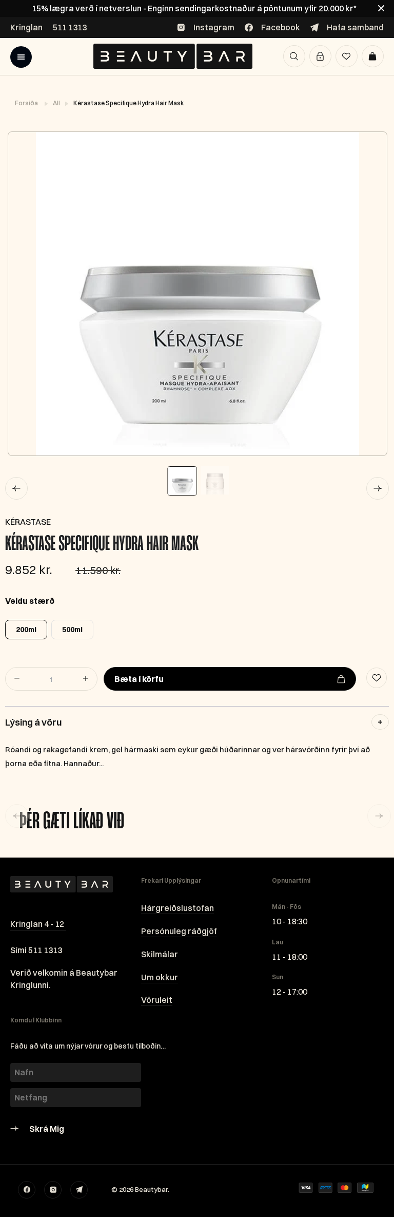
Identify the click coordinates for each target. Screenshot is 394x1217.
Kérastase (28, 522)
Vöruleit (156, 1000)
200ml (26, 629)
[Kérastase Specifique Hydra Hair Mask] (197, 293)
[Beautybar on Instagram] (53, 1190)
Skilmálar (159, 954)
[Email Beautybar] (79, 1190)
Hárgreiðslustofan (177, 908)
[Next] (377, 488)
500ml (72, 629)
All (57, 103)
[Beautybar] (172, 56)
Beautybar (151, 1189)
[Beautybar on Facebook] (26, 1190)
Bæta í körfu (139, 679)
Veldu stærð (29, 601)
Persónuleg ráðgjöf (179, 931)
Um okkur (159, 977)
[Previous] (16, 488)
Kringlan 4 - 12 (37, 924)
